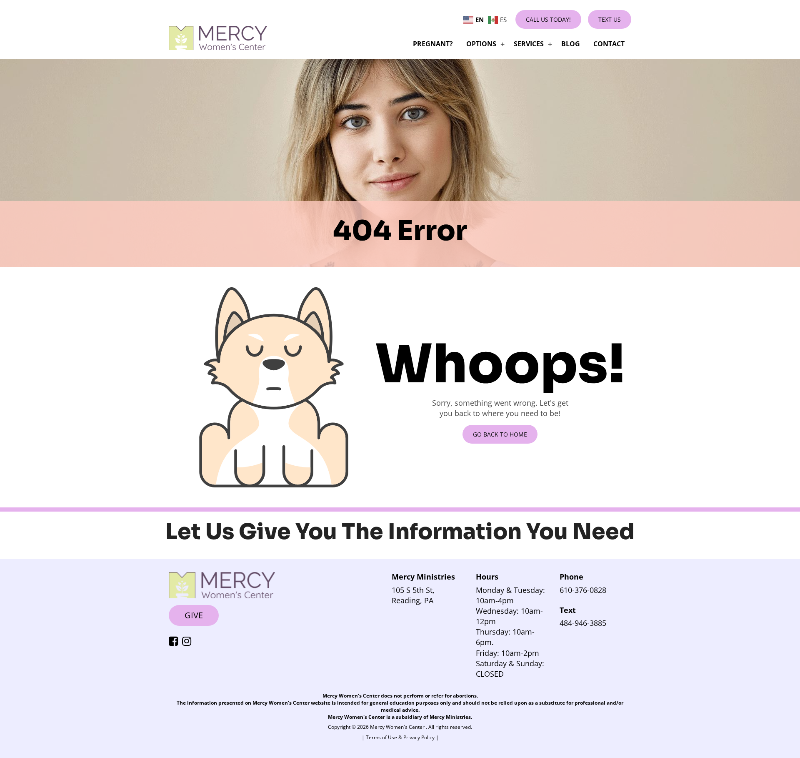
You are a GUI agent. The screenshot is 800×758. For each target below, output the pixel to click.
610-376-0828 (583, 590)
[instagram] (188, 642)
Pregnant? (433, 43)
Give (194, 615)
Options (481, 43)
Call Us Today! (548, 19)
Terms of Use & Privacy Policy (401, 737)
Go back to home (500, 434)
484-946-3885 (583, 623)
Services (529, 43)
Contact (609, 43)
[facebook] (175, 642)
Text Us (609, 19)
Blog (570, 43)
